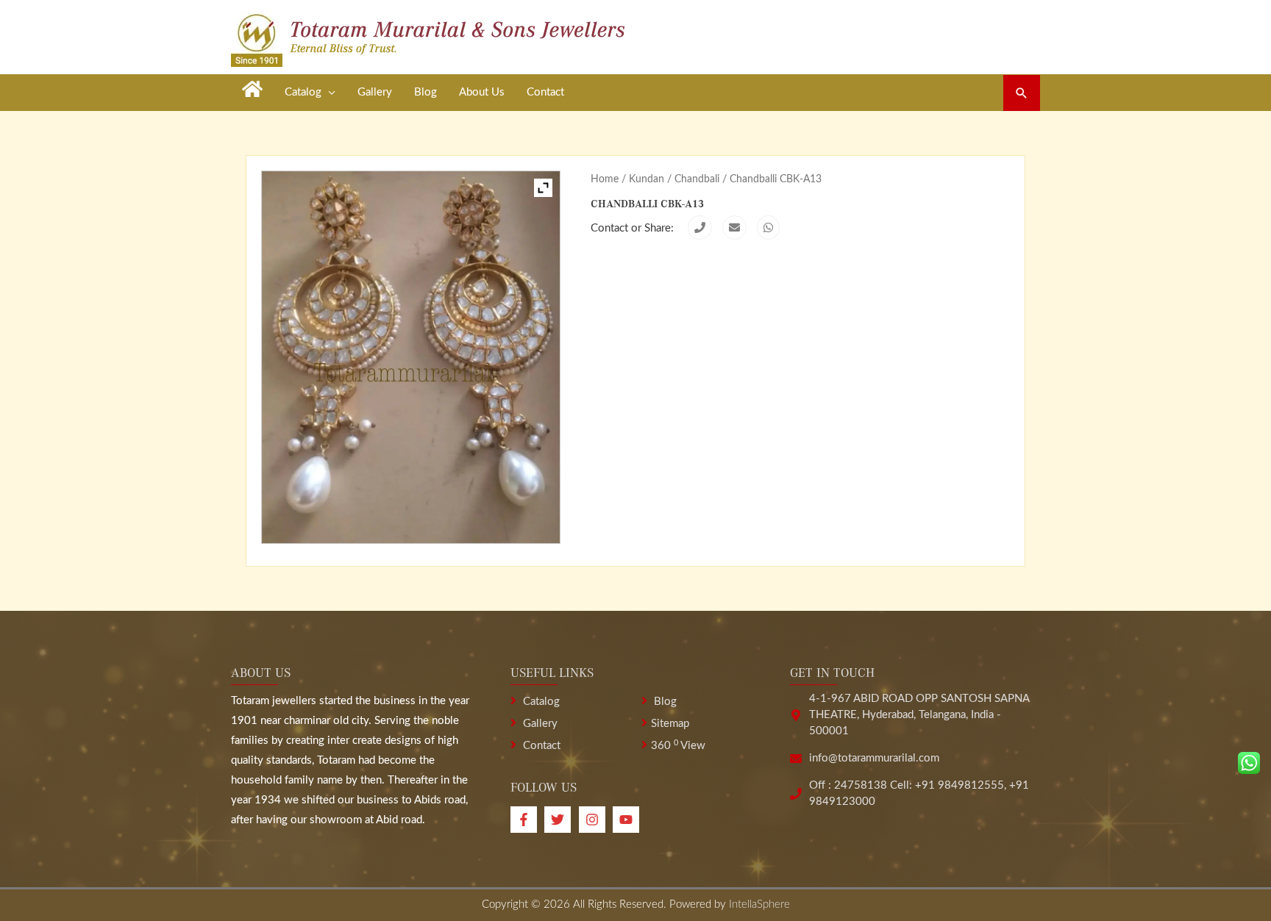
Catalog (540, 701)
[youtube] (628, 819)
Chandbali (696, 179)
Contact (540, 745)
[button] (1021, 93)
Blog (664, 701)
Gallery (539, 723)
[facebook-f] (527, 819)
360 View (678, 745)
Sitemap (670, 723)
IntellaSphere (759, 904)
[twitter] (561, 819)
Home (605, 179)
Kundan (646, 179)
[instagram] (596, 819)
